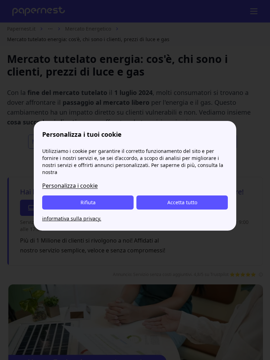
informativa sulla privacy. (71, 218)
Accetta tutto (182, 202)
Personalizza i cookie (70, 185)
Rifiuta (88, 202)
